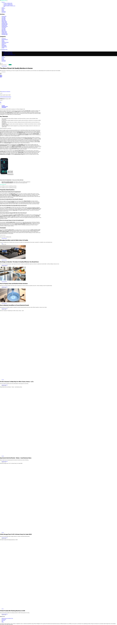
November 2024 (4, 34)
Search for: (1, 63)
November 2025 (4, 24)
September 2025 (5, 26)
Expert (3, 9)
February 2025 (4, 31)
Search (10, 64)
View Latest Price (3, 184)
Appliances (3, 8)
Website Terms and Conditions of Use (7, 618)
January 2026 (4, 22)
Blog (4, 6)
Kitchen (3, 10)
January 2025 (4, 32)
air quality (3, 105)
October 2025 (4, 25)
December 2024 (4, 33)
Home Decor (4, 43)
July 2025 (3, 28)
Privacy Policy (4, 619)
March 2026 (4, 20)
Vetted (3, 7)
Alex (0, 102)
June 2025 (4, 29)
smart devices (4, 107)
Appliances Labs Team (5, 265)
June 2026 (4, 18)
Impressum (3, 620)
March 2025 (4, 30)
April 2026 (3, 19)
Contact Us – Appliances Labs (8, 4)
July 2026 (3, 17)
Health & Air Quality (5, 42)
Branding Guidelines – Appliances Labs (9, 5)
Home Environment (5, 106)
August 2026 (4, 16)
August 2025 (4, 27)
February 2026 (4, 21)
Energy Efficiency (5, 39)
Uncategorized (4, 46)
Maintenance (4, 11)
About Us (3, 2)
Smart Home (4, 12)
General (3, 41)
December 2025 (4, 23)
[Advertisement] (36, 84)
